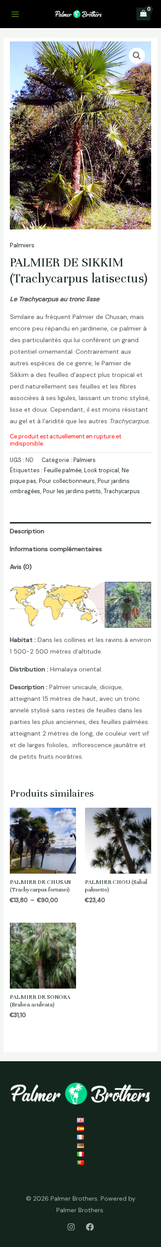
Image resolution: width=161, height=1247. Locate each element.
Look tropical (101, 470)
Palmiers (22, 245)
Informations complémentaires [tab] (56, 549)
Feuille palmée (62, 470)
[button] (137, 56)
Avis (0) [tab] (21, 567)
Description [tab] (27, 531)
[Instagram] (71, 1227)
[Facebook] (90, 1227)
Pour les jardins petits (72, 491)
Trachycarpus (122, 491)
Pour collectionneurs (67, 481)
